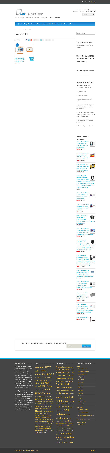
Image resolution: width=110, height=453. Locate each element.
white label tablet (42, 432)
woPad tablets (68, 442)
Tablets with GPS (82, 374)
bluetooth (39, 411)
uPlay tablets (65, 433)
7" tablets (60, 367)
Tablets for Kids (63, 423)
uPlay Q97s (68, 425)
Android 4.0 (47, 406)
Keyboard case (81, 424)
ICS (44, 421)
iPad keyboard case (60, 403)
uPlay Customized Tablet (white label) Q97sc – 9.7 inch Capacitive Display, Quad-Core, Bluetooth (84, 284)
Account (72, 24)
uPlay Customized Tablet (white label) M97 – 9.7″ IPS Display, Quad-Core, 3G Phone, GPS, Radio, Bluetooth (84, 231)
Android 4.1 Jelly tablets (69, 381)
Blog (29, 24)
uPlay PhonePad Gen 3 (82, 317)
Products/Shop (23, 24)
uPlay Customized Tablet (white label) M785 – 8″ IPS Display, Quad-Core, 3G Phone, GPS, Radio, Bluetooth (84, 273)
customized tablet (40, 415)
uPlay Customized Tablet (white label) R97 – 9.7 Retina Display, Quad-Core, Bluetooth (82, 195)
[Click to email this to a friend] (50, 40)
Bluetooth (64, 393)
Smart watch (42, 426)
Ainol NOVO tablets (63, 372)
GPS (47, 419)
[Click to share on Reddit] (48, 40)
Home (16, 24)
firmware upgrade (40, 417)
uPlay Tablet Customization (83, 419)
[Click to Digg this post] (38, 40)
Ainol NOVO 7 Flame (43, 386)
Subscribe (86, 346)
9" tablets (80, 385)
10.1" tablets (69, 370)
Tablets (20, 30)
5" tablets (80, 393)
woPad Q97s (69, 440)
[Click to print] (53, 40)
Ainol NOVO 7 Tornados (41, 397)
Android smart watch (41, 408)
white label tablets (65, 437)
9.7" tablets (60, 370)
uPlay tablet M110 (65, 430)
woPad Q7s (65, 440)
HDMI (49, 419)
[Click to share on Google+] (31, 40)
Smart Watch (79, 407)
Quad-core (60, 417)
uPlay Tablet (47, 430)
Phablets (66, 414)
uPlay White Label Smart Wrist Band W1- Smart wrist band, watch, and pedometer (82, 207)
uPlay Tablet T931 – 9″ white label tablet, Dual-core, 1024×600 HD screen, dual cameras (82, 167)
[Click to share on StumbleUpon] (46, 40)
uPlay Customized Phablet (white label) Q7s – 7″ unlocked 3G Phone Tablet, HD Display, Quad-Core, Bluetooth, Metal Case (84, 308)
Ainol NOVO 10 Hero (48, 402)
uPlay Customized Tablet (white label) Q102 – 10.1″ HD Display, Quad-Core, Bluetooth (82, 144)
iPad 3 (50, 421)
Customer (45, 24)
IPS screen (63, 406)
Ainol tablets (81, 396)
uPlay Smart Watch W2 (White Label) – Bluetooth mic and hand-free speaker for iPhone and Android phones (85, 219)
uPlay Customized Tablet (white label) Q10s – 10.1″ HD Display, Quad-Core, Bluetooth (82, 296)
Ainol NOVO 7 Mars (39, 390)
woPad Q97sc (58, 442)
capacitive (45, 411)
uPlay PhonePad (43, 428)
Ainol (62, 24)
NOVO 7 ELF (42, 424)
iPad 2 (47, 421)
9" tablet (71, 367)
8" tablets (66, 367)
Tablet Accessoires (81, 422)
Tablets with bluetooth (83, 371)
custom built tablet (43, 413)
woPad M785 (59, 440)
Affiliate (51, 24)
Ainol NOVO (45, 367)
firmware (48, 415)
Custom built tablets (83, 369)
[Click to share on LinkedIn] (41, 40)
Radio (67, 418)
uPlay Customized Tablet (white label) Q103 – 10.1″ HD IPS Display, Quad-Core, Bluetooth (82, 156)
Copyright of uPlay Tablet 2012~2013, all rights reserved (26, 450)
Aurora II (49, 408)
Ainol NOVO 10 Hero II (41, 404)
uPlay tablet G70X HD (66, 428)
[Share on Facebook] (26, 40)
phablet (46, 424)
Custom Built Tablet (36, 24)
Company (66, 24)
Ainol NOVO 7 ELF (46, 380)
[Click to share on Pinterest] (34, 40)
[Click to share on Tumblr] (43, 40)
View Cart (93, 2)
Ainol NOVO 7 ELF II (43, 383)
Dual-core (66, 401)
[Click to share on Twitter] (29, 40)
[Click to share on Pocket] (36, 40)
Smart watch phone (83, 409)
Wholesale (57, 24)
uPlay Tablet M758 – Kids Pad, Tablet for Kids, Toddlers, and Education (20, 60)
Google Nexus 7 (42, 419)
